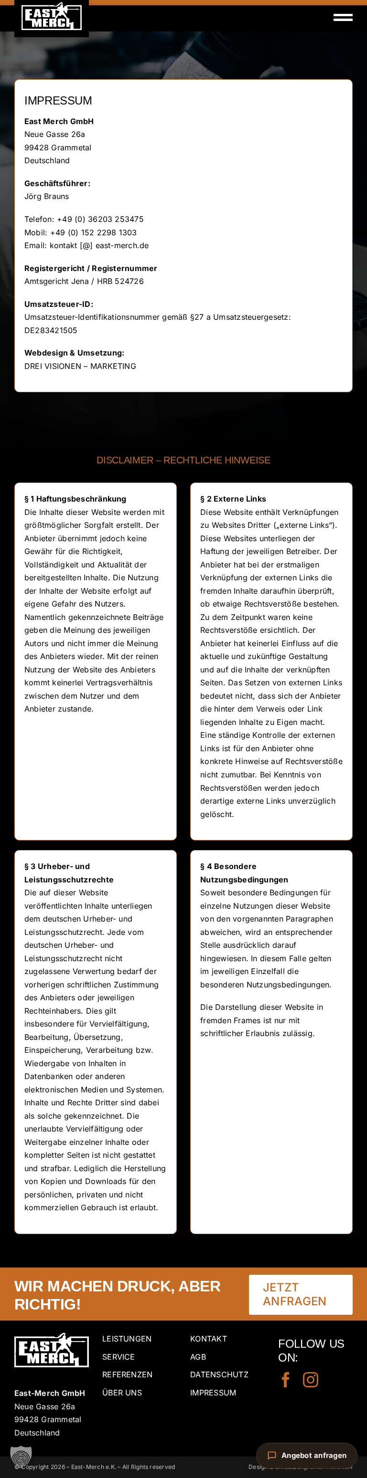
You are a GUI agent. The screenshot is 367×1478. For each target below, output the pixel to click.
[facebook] (285, 1379)
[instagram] (310, 1379)
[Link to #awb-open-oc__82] (343, 17)
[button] (21, 1457)
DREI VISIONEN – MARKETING (80, 366)
